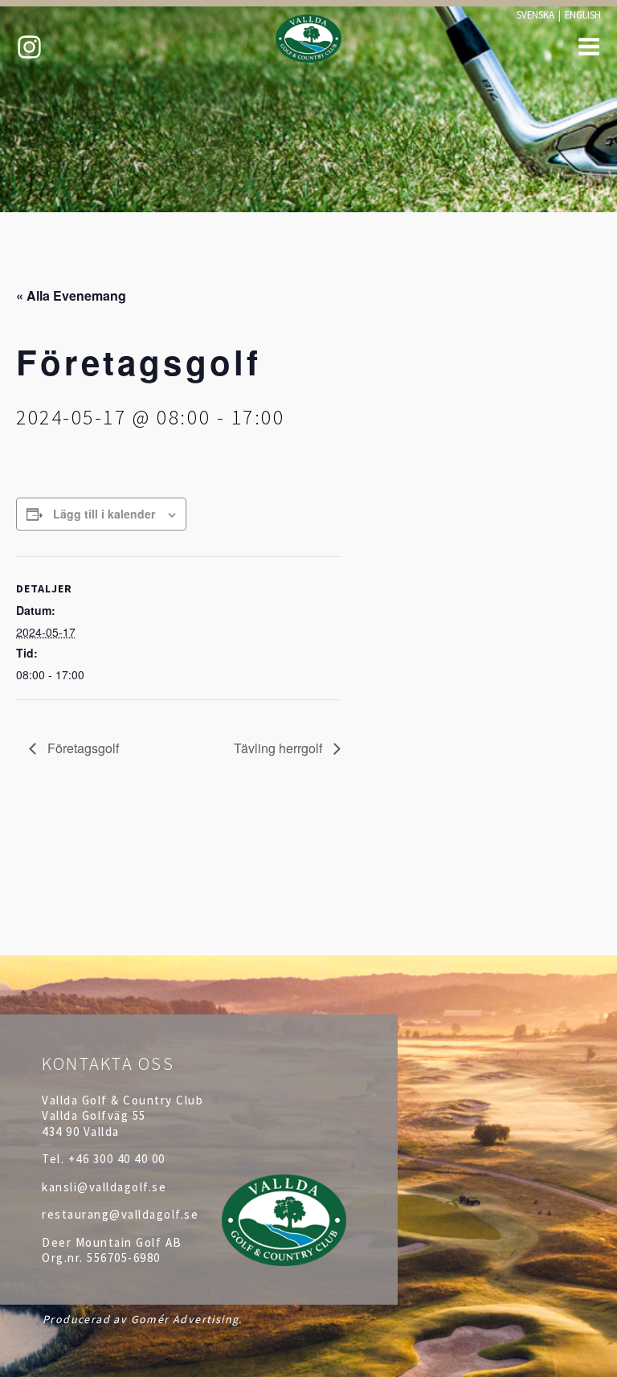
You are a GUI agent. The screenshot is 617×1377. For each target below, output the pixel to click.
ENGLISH (583, 14)
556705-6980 (124, 1257)
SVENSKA (535, 14)
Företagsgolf (81, 748)
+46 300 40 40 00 (116, 1158)
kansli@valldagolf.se (104, 1187)
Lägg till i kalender (104, 514)
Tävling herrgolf (279, 748)
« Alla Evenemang (71, 295)
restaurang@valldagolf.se (120, 1214)
